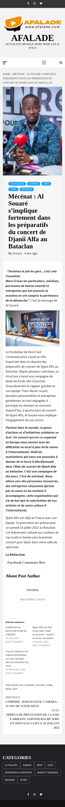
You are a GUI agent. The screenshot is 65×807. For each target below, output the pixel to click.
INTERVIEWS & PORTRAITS (18, 772)
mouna (17, 253)
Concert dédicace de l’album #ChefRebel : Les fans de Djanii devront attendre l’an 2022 (17, 658)
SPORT (23, 779)
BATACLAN (17, 685)
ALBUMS (33, 183)
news (9, 688)
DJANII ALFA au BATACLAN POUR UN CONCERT (16, 631)
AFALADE (32, 38)
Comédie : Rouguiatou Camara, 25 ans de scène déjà (31, 702)
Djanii (49, 685)
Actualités (17, 183)
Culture (39, 685)
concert (29, 685)
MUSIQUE (27, 189)
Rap (15, 688)
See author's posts (32, 599)
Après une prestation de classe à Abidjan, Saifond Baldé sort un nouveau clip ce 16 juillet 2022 (32, 719)
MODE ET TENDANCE (47, 772)
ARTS (46, 183)
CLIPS (13, 189)
